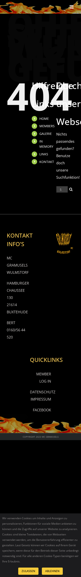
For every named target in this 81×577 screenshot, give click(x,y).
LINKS (43, 154)
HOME (44, 118)
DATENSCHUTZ (42, 392)
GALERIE (45, 133)
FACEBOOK (42, 410)
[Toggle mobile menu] (72, 6)
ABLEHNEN (52, 571)
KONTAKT (46, 162)
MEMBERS (47, 126)
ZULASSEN (28, 571)
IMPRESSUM (41, 399)
